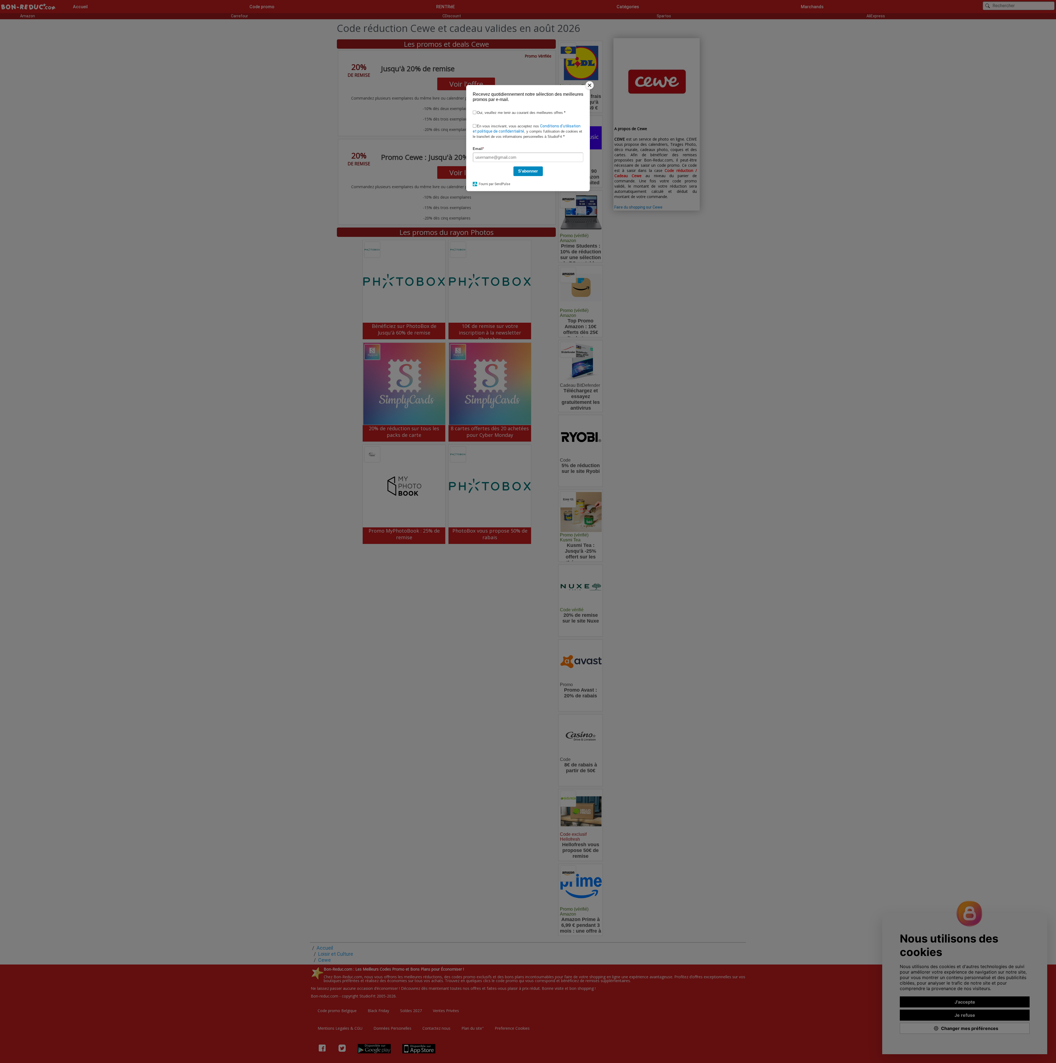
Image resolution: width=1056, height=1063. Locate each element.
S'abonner (528, 171)
